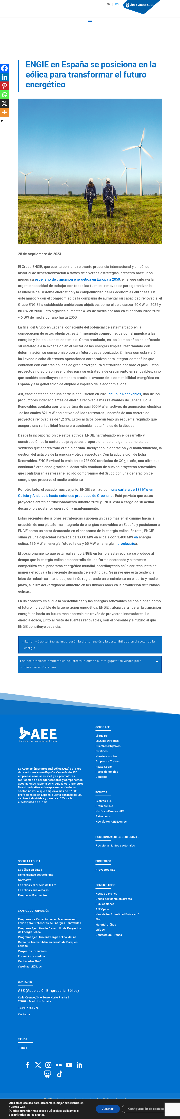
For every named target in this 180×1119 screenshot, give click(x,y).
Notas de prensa (106, 893)
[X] (4, 103)
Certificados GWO (29, 961)
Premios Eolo (104, 806)
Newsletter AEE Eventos (111, 821)
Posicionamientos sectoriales (115, 845)
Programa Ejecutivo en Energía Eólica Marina (47, 937)
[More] (4, 112)
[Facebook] (4, 68)
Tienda (22, 1047)
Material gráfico (105, 924)
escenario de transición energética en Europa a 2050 (77, 279)
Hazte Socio (103, 766)
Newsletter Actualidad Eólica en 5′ (117, 914)
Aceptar (107, 1109)
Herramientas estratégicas (35, 874)
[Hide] (2, 121)
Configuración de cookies (146, 1109)
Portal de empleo (106, 771)
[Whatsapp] (4, 94)
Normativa (24, 880)
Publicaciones (104, 904)
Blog (98, 919)
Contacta (101, 776)
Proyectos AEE (105, 869)
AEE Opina (102, 909)
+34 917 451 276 (28, 1007)
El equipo (101, 735)
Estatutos (101, 751)
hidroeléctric (125, 543)
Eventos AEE (103, 801)
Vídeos (100, 929)
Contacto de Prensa (108, 935)
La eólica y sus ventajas (33, 890)
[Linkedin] (4, 77)
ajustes (39, 1115)
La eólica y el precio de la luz (37, 885)
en (136, 537)
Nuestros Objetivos (108, 746)
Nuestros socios (106, 756)
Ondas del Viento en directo (113, 899)
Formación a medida (31, 956)
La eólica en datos (30, 869)
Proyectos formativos (32, 951)
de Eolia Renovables (125, 394)
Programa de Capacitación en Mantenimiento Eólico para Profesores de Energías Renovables (49, 921)
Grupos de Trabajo (107, 761)
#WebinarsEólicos (30, 966)
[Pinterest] (4, 85)
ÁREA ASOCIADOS (142, 5)
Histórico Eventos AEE (109, 811)
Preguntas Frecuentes (32, 895)
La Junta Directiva (107, 740)
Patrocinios (103, 816)
